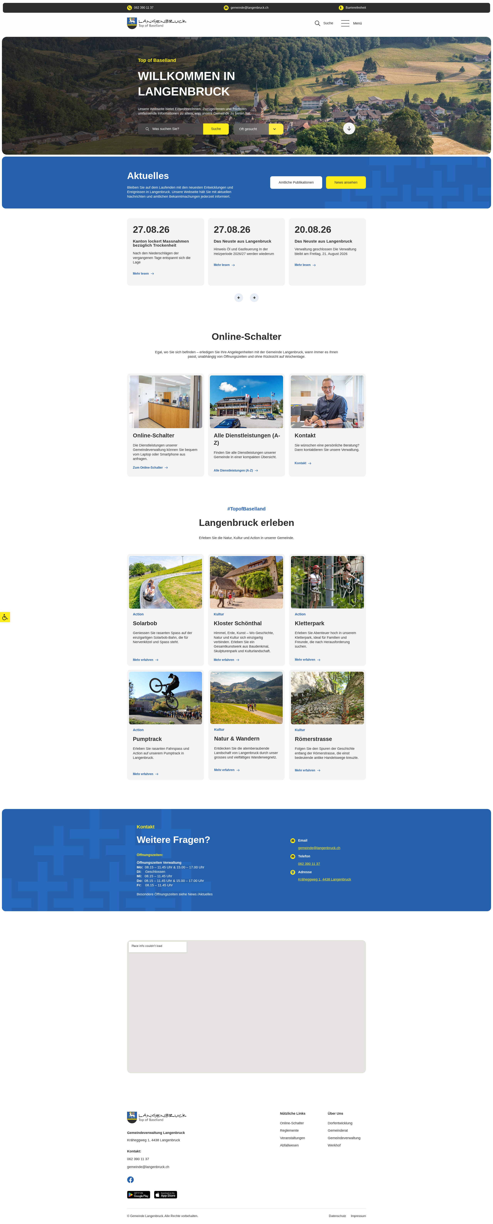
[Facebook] (130, 1179)
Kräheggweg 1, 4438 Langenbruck (324, 879)
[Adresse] (292, 872)
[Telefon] (292, 856)
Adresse (305, 872)
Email (302, 840)
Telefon (304, 856)
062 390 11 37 (309, 864)
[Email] (292, 840)
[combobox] (170, 128)
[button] (5, 617)
